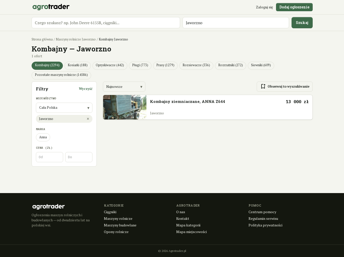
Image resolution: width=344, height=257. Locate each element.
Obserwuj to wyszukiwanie (284, 86)
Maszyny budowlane (120, 225)
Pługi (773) (140, 65)
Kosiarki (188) (78, 65)
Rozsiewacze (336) (196, 65)
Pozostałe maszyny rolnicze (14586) (61, 75)
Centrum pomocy (262, 211)
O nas (180, 211)
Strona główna (42, 39)
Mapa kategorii (188, 225)
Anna (43, 137)
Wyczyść (85, 89)
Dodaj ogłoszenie (294, 7)
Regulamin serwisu (263, 218)
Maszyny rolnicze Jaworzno (76, 39)
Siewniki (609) (261, 65)
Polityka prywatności (265, 225)
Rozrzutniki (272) (230, 65)
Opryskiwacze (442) (110, 65)
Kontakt (182, 218)
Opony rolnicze (116, 231)
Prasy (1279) (165, 65)
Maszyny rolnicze (118, 218)
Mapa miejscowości (191, 231)
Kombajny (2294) (47, 65)
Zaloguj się (264, 7)
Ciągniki (110, 211)
